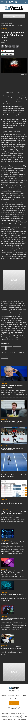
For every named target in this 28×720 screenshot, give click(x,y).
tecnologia (12, 352)
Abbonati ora (14, 703)
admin (3, 42)
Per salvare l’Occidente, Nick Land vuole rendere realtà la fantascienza (12, 542)
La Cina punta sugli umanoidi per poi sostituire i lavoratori (12, 448)
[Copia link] (17, 46)
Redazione (24, 695)
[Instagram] (15, 708)
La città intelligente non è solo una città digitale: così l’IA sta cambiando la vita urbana (12, 503)
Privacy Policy (11, 717)
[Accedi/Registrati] (25, 2)
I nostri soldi (4, 509)
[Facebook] (9, 708)
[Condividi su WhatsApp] (9, 46)
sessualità (16, 348)
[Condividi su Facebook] (2, 46)
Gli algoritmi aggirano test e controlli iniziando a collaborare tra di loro (12, 571)
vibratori (4, 356)
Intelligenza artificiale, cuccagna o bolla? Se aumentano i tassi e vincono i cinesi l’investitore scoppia (13, 513)
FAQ (11, 698)
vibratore (21, 352)
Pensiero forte (5, 540)
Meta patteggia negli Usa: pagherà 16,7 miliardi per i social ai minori (12, 422)
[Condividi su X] (6, 46)
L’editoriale (11, 695)
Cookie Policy (17, 717)
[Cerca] (6, 2)
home (2, 23)
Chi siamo (3, 695)
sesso (9, 348)
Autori (17, 695)
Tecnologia (8, 23)
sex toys (4, 352)
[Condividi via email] (13, 46)
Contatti (16, 698)
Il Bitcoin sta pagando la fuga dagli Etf (12, 594)
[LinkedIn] (19, 708)
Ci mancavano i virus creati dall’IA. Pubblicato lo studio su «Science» (11, 647)
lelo (3, 348)
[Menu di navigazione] (2, 2)
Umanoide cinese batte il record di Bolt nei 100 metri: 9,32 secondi (13, 475)
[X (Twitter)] (12, 708)
